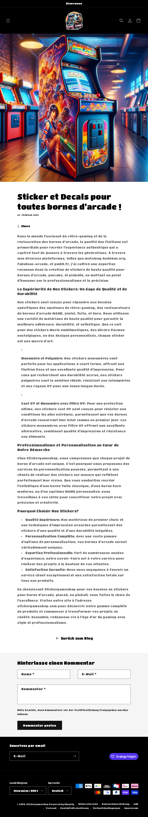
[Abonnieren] (74, 756)
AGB (136, 804)
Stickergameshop (37, 804)
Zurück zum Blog (77, 638)
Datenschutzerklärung (116, 804)
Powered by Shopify (61, 804)
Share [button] (25, 226)
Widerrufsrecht (88, 804)
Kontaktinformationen (74, 808)
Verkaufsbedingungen (106, 808)
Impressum (131, 808)
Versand (51, 808)
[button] (8, 20)
